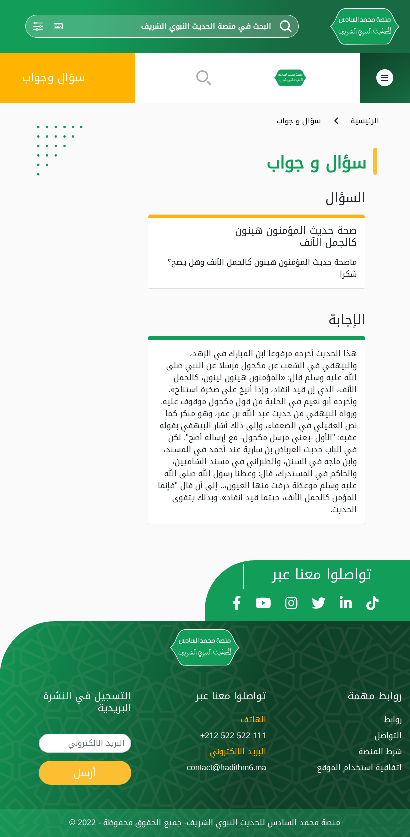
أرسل (85, 772)
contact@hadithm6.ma (226, 767)
